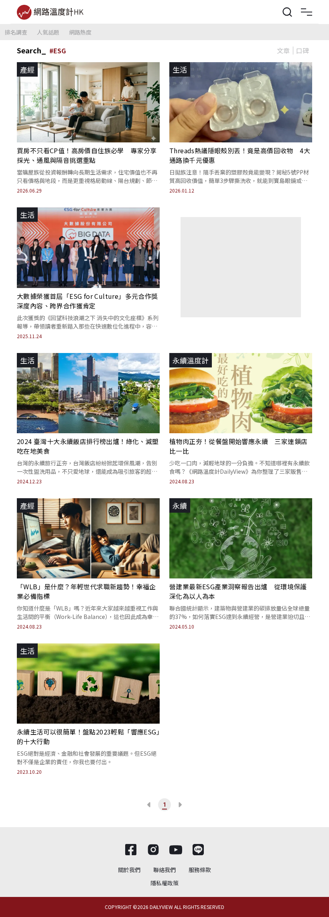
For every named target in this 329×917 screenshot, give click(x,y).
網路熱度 (80, 32)
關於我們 (129, 870)
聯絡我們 (164, 870)
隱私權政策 (164, 883)
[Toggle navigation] (306, 12)
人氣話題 (48, 32)
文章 (283, 50)
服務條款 (200, 870)
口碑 (302, 50)
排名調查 (16, 32)
